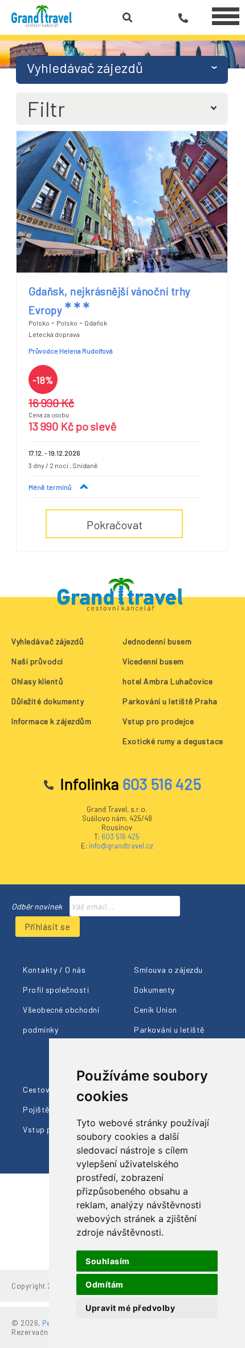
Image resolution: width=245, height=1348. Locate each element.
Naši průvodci (37, 661)
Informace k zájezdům (51, 721)
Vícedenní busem (153, 661)
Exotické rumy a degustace (172, 741)
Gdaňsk (95, 323)
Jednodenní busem (156, 641)
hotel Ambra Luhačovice (167, 681)
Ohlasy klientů (37, 681)
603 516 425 (120, 836)
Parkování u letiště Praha (170, 701)
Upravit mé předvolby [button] (130, 1308)
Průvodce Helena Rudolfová (70, 351)
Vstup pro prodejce (158, 721)
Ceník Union (155, 1009)
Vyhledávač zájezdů (47, 641)
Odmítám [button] (104, 1284)
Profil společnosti (56, 989)
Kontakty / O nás (54, 970)
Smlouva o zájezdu (168, 970)
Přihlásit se (47, 926)
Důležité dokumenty (47, 701)
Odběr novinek (36, 906)
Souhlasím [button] (107, 1261)
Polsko (39, 323)
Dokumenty (154, 989)
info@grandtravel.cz (121, 845)
